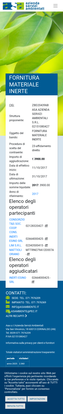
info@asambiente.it (25, 307)
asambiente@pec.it (24, 311)
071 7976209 (33, 298)
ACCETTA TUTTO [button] (15, 399)
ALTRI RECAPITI (15, 316)
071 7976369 (38, 302)
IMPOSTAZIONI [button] (37, 399)
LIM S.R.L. (15, 245)
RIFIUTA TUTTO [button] (15, 406)
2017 (35, 194)
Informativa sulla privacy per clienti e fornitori (30, 343)
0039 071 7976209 (20, 332)
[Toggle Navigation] (55, 5)
